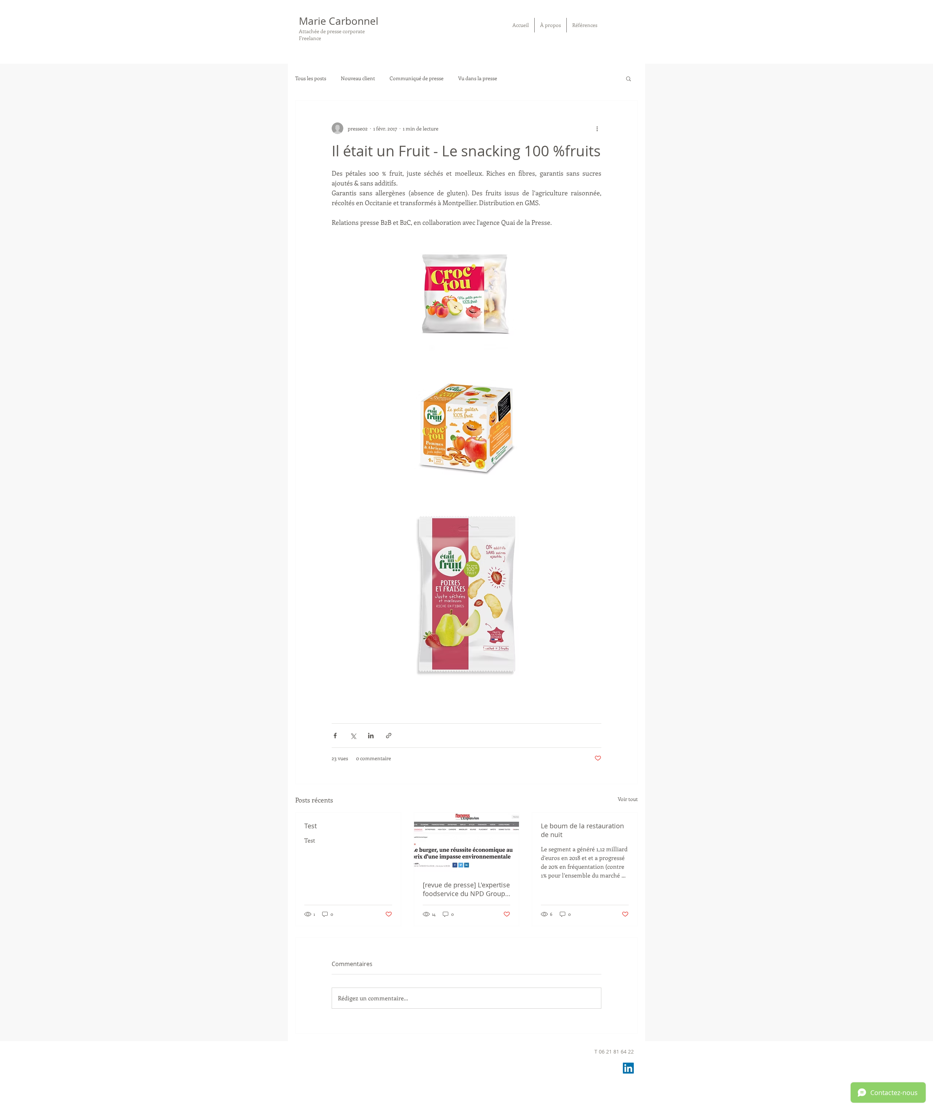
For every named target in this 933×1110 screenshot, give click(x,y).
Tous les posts (310, 78)
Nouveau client (358, 78)
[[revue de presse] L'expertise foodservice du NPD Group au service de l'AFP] (466, 842)
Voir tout (628, 799)
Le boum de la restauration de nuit (582, 830)
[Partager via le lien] (388, 735)
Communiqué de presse (417, 78)
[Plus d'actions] (597, 128)
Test (310, 825)
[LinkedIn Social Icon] (628, 1068)
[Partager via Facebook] (335, 735)
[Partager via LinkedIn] (370, 735)
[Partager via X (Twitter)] (353, 735)
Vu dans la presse (477, 78)
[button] (628, 78)
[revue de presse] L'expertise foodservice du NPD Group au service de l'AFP (466, 889)
